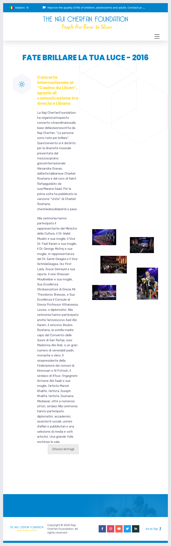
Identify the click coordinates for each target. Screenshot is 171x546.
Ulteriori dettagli (63, 449)
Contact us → (136, 7)
